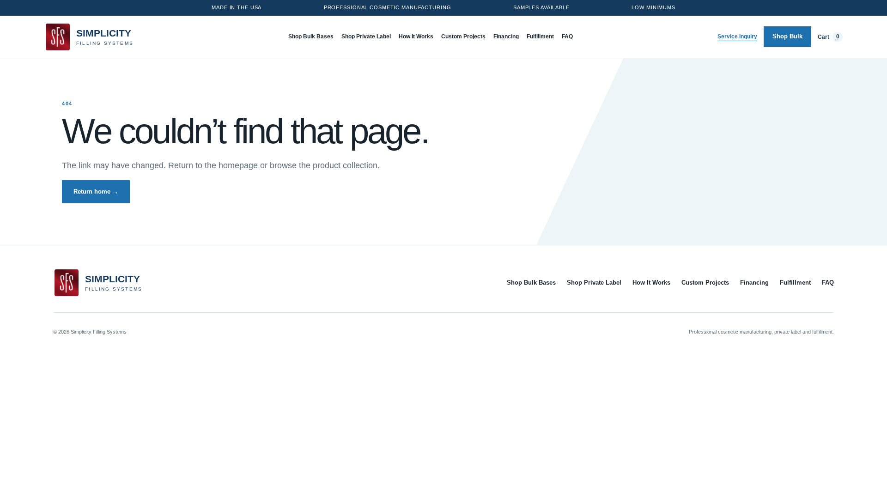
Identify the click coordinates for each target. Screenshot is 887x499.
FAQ (567, 36)
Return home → (95, 191)
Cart (828, 36)
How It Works (416, 36)
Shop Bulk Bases (311, 36)
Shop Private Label (366, 36)
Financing (506, 36)
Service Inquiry (737, 36)
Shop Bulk (787, 36)
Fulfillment (540, 36)
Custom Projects (463, 36)
